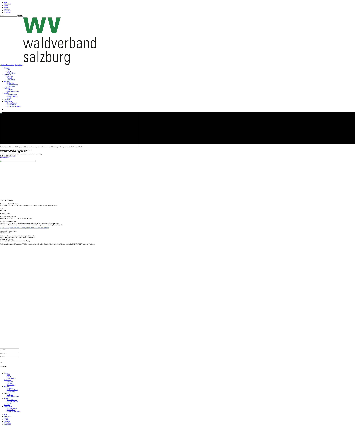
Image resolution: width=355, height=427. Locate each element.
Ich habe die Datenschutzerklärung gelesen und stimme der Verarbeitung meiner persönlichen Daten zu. (32, 362)
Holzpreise (8, 307)
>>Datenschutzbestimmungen (8, 370)
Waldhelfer (7, 393)
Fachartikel (9, 324)
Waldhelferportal (12, 294)
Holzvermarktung (12, 311)
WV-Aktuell (9, 289)
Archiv (7, 322)
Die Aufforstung (12, 408)
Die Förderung (11, 410)
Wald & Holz (9, 288)
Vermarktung (10, 306)
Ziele (6, 284)
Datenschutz (4, 360)
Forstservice (7, 380)
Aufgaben (8, 312)
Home (6, 283)
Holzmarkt (7, 386)
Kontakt (7, 291)
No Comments (4, 157)
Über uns (6, 373)
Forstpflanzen (8, 406)
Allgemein (12, 156)
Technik (7, 304)
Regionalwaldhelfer (12, 314)
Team (6, 286)
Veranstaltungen (11, 319)
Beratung (8, 302)
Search (20, 15)
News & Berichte (10, 320)
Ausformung (9, 309)
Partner (7, 293)
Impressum (8, 296)
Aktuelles (6, 398)
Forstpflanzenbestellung (14, 411)
